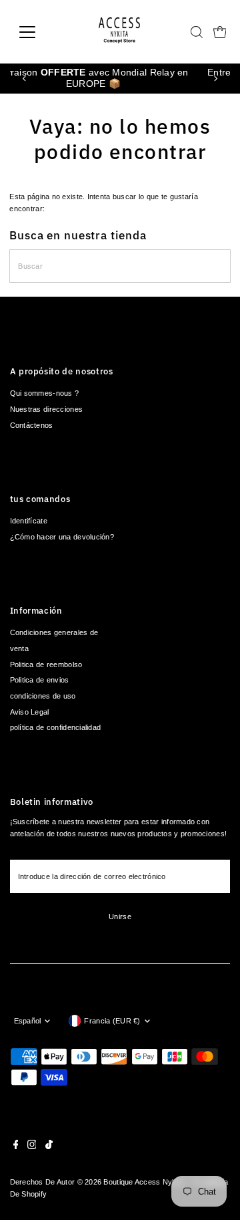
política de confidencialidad (55, 727)
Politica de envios (39, 680)
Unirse (120, 916)
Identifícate (28, 521)
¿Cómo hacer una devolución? (62, 537)
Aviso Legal (29, 712)
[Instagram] (32, 1146)
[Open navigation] (36, 32)
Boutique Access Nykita (143, 1182)
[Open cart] (220, 32)
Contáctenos (31, 425)
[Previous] (25, 79)
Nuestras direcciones (46, 409)
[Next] (215, 79)
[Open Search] (197, 32)
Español (27, 1021)
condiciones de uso (43, 696)
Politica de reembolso (46, 664)
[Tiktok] (49, 1146)
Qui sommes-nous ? (44, 393)
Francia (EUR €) (112, 1021)
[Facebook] (16, 1146)
